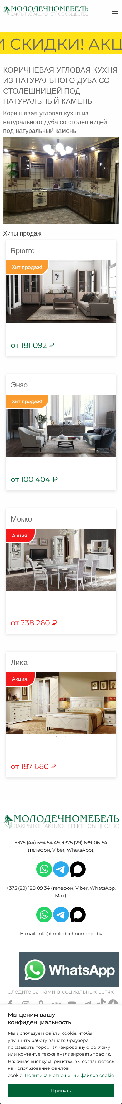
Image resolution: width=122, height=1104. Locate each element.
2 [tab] (61, 593)
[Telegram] (61, 869)
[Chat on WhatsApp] (69, 969)
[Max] (78, 869)
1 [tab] (51, 593)
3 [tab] (70, 593)
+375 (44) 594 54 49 (37, 842)
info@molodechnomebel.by (70, 933)
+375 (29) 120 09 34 (28, 888)
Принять (61, 1090)
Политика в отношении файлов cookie (69, 1075)
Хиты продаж (22, 232)
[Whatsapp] (44, 869)
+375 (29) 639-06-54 (84, 842)
